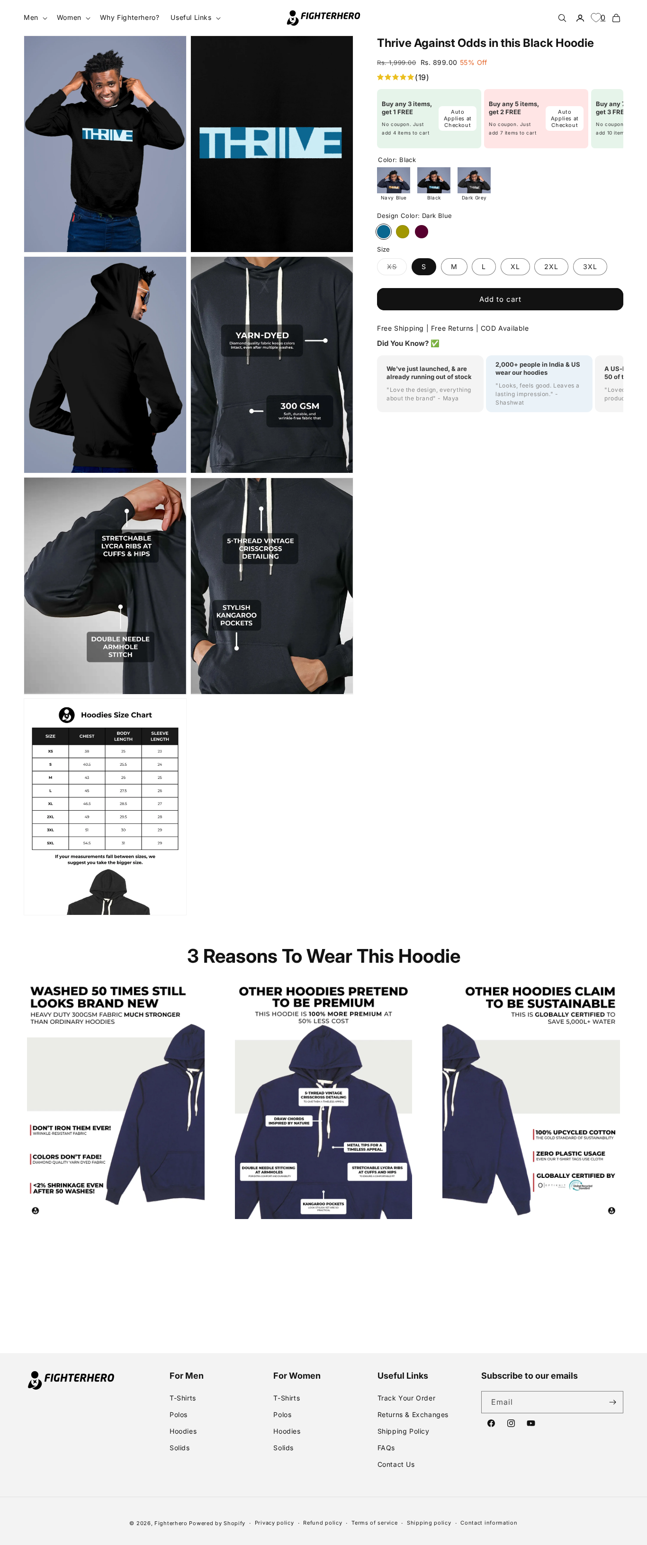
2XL (551, 266)
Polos (179, 1414)
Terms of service (374, 1522)
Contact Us (396, 1464)
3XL (590, 266)
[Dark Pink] (421, 231)
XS (397, 268)
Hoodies (183, 1431)
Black (434, 197)
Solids (180, 1448)
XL (515, 266)
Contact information (488, 1522)
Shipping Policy (403, 1431)
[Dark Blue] (383, 231)
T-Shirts (183, 1398)
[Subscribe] (612, 1402)
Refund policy (322, 1522)
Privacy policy (274, 1522)
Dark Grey (474, 197)
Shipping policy (429, 1522)
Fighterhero (171, 1523)
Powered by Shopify (217, 1523)
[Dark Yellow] (402, 231)
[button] (34, 17)
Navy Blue (394, 197)
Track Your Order (406, 1398)
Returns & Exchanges (413, 1414)
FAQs (386, 1448)
